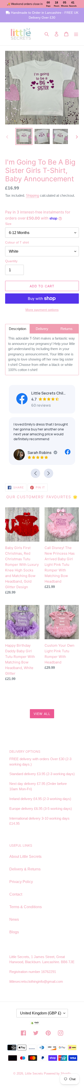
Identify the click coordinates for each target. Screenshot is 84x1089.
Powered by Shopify (57, 1073)
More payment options (42, 310)
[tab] (17, 328)
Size (8, 224)
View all (42, 714)
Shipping (32, 195)
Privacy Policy (21, 882)
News (14, 919)
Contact (15, 894)
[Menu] (76, 34)
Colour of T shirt (17, 242)
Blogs (14, 932)
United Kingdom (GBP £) (40, 1013)
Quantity (11, 261)
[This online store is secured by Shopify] (42, 1023)
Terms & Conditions (25, 907)
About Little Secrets (25, 857)
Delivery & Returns (25, 869)
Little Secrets (34, 1073)
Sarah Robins (40, 452)
